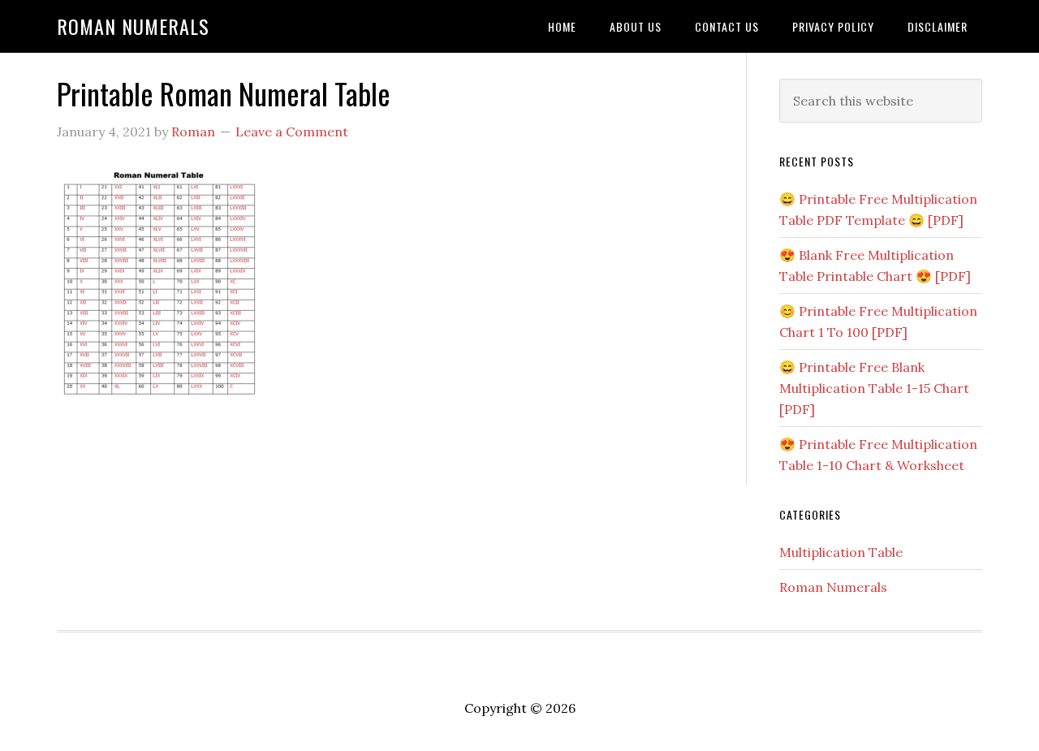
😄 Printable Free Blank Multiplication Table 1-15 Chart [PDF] (874, 388)
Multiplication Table (841, 552)
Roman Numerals (133, 26)
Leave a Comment (291, 131)
